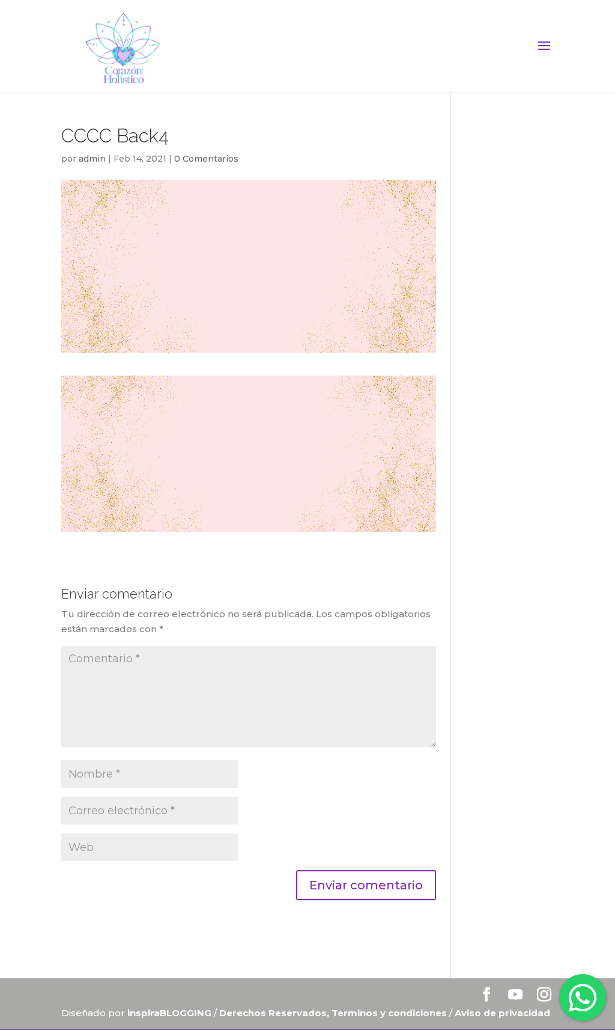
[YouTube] (515, 995)
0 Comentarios (206, 158)
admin (92, 158)
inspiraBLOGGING (169, 1013)
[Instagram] (544, 995)
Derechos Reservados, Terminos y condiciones (334, 1013)
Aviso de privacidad (502, 1013)
